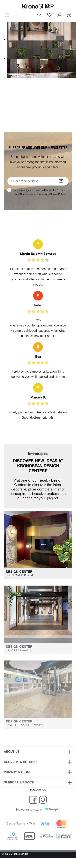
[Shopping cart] (69, 15)
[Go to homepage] (38, 6)
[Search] (39, 15)
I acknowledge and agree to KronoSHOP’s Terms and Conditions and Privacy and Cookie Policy (40, 192)
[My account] (59, 15)
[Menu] (7, 15)
